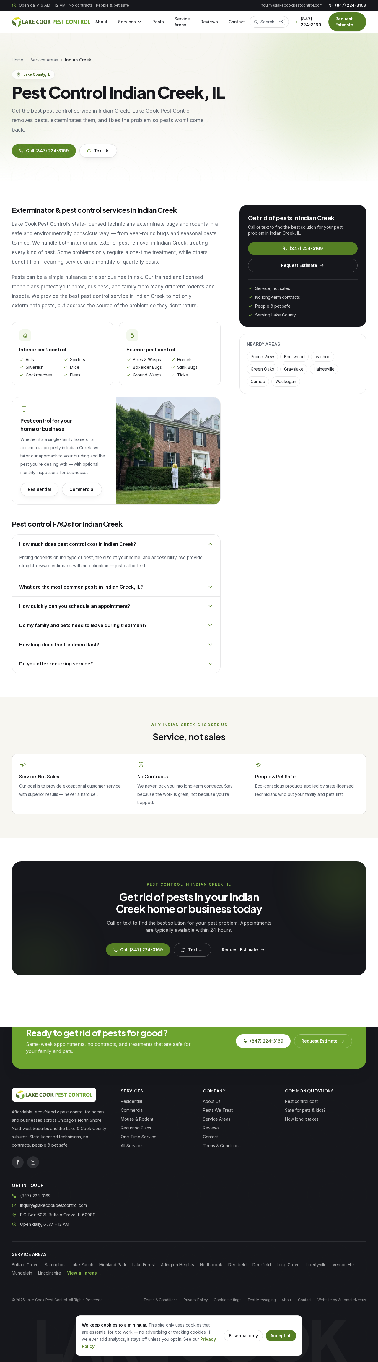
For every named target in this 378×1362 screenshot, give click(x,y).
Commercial (81, 489)
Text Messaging (261, 1300)
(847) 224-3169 (350, 5)
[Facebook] (18, 1162)
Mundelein (22, 1272)
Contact (237, 21)
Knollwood (294, 356)
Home (17, 59)
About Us (212, 1101)
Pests (158, 21)
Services (127, 21)
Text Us (102, 150)
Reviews (209, 21)
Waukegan (285, 381)
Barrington (55, 1264)
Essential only (243, 1335)
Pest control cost (301, 1101)
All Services (132, 1145)
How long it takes (302, 1118)
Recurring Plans (136, 1127)
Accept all (281, 1335)
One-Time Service (139, 1136)
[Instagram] (33, 1162)
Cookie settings (228, 1300)
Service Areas (182, 21)
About (101, 21)
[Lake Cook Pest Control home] (51, 22)
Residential (39, 489)
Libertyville (316, 1264)
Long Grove (288, 1264)
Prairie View (262, 356)
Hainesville (324, 368)
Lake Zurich (82, 1264)
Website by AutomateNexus (341, 1300)
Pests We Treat (218, 1110)
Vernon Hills (344, 1264)
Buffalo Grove (25, 1264)
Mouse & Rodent (137, 1118)
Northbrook (211, 1264)
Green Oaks (262, 368)
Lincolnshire (49, 1272)
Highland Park (112, 1264)
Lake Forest (143, 1264)
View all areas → (84, 1272)
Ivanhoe (322, 356)
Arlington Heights (177, 1264)
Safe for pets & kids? (305, 1110)
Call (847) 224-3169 (47, 150)
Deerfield (237, 1264)
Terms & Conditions (222, 1145)
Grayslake (294, 368)
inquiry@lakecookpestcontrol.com (291, 5)
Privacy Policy (196, 1300)
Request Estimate (344, 21)
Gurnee (258, 381)
